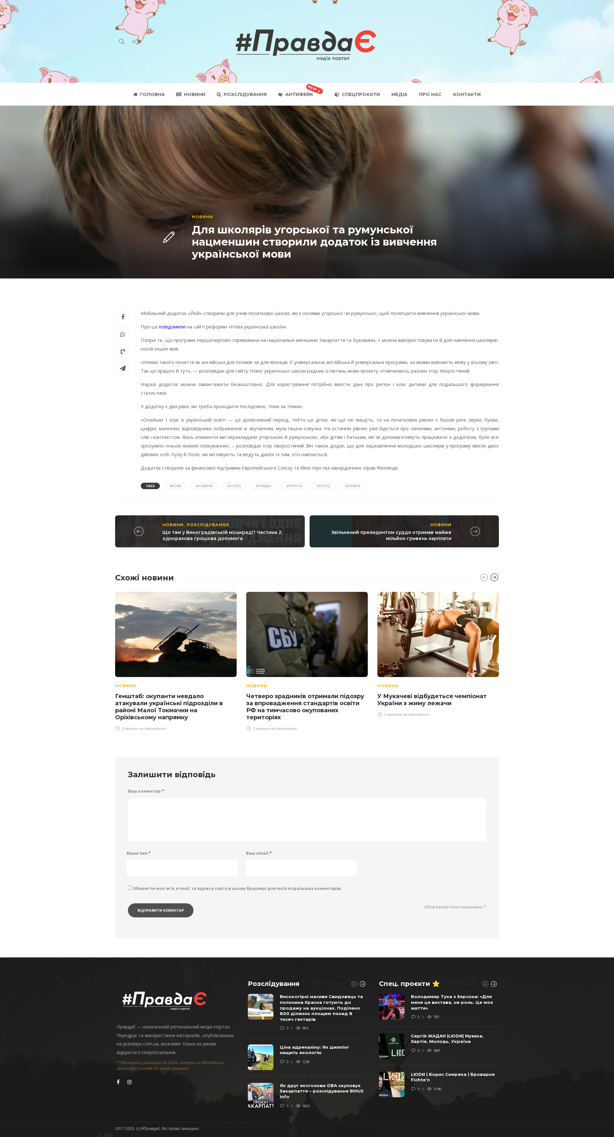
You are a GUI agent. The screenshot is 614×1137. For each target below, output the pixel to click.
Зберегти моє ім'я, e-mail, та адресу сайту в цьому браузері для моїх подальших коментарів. (237, 888)
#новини (204, 486)
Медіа (399, 94)
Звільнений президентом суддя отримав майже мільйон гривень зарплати (391, 535)
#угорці (323, 486)
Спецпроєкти (361, 94)
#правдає (264, 486)
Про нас (430, 94)
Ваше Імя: (138, 853)
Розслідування (245, 94)
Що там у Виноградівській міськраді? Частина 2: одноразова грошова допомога (222, 535)
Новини (194, 94)
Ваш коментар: (146, 791)
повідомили (172, 326)
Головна (152, 94)
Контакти (467, 94)
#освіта (234, 486)
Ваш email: (259, 853)
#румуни (294, 486)
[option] (175, 660)
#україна (352, 486)
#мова (175, 486)
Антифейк (299, 94)
